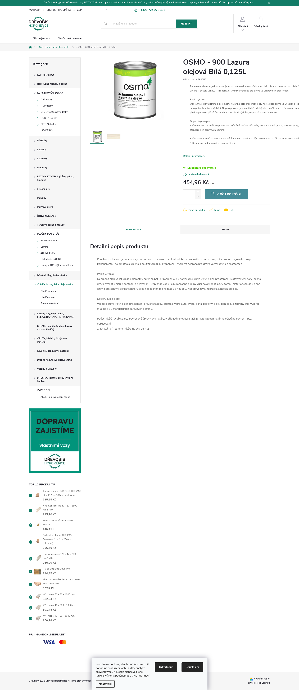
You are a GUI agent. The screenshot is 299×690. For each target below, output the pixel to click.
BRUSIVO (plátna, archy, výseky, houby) (55, 379)
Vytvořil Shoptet (262, 678)
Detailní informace (192, 156)
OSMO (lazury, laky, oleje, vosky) (55, 284)
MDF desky (46, 105)
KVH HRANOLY (46, 74)
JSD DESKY (46, 130)
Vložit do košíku (229, 194)
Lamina (44, 246)
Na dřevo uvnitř (49, 291)
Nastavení (105, 684)
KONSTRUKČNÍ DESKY (50, 92)
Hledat (186, 24)
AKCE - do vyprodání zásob (55, 397)
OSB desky (46, 99)
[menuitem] (41, 38)
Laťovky (41, 149)
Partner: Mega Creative (258, 682)
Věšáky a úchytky (46, 368)
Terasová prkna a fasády (50, 224)
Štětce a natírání (49, 303)
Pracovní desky (48, 240)
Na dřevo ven (48, 297)
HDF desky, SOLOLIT (52, 259)
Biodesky (42, 167)
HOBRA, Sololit (48, 118)
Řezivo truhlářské (46, 216)
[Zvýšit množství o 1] (198, 192)
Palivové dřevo (45, 207)
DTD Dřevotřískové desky (54, 112)
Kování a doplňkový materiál (53, 351)
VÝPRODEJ (43, 390)
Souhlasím (192, 667)
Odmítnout (166, 667)
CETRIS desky (48, 124)
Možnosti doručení (198, 174)
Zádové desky (47, 252)
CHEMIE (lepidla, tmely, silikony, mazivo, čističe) (54, 327)
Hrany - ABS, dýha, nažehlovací (57, 265)
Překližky (42, 140)
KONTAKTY (35, 10)
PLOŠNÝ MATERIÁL (48, 233)
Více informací (140, 676)
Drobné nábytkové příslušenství (54, 359)
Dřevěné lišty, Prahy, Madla (52, 275)
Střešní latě (43, 189)
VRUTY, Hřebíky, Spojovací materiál (52, 340)
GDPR (80, 10)
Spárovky (42, 158)
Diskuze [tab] (225, 229)
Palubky (41, 198)
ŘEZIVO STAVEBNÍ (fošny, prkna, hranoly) (55, 178)
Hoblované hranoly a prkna (52, 83)
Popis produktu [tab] (135, 229)
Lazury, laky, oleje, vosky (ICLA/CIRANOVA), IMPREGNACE (55, 315)
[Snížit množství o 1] (198, 196)
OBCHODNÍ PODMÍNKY (59, 10)
